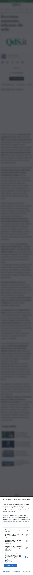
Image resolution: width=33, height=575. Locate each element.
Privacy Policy (26, 571)
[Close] (29, 500)
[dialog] (16, 535)
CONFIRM (10, 565)
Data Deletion (6, 571)
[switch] (26, 535)
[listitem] (16, 530)
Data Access (16, 571)
